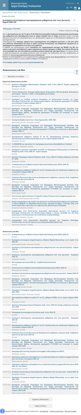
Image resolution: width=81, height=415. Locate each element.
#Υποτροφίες (30, 122)
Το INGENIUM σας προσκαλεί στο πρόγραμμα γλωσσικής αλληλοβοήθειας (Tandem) (42, 144)
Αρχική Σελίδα (8, 12)
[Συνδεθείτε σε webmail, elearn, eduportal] (79, 8)
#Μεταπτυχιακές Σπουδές (19, 105)
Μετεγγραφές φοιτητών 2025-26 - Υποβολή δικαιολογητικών (34, 262)
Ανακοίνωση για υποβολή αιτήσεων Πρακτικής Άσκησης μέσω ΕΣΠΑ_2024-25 (39, 268)
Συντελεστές (44, 411)
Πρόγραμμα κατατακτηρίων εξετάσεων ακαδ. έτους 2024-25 (33, 312)
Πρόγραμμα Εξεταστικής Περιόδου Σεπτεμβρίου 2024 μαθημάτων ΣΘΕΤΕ (38, 351)
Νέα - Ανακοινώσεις (21, 12)
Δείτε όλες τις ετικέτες (16, 76)
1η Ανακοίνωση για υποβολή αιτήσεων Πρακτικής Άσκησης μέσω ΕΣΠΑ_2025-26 (40, 164)
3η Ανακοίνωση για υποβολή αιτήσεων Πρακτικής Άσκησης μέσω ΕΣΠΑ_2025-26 (40, 234)
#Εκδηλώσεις (15, 96)
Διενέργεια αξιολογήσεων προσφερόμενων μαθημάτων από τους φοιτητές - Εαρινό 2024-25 (45, 273)
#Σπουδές (16, 29)
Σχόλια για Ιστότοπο (57, 411)
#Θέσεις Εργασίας (17, 167)
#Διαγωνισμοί (16, 207)
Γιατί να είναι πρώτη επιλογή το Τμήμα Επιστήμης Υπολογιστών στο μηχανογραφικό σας (44, 196)
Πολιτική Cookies (70, 411)
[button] (2, 411)
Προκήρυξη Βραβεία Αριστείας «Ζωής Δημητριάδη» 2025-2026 (34, 120)
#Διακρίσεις (15, 198)
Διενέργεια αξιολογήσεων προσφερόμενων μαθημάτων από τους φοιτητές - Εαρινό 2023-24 (45, 372)
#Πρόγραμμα (7, 29)
